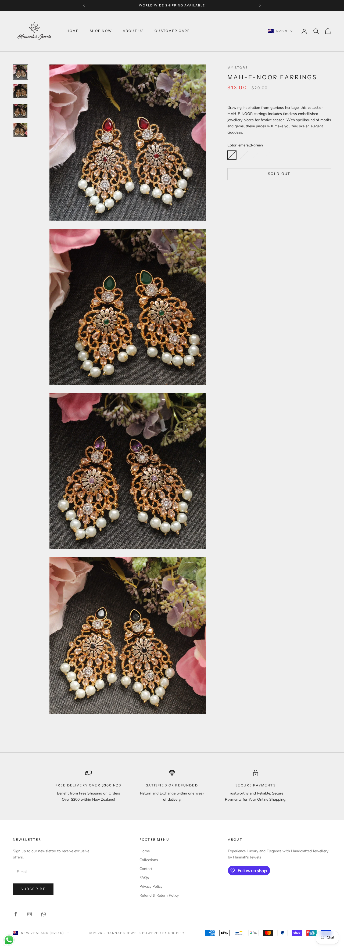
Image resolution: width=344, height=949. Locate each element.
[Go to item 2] (20, 91)
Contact (145, 868)
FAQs (144, 877)
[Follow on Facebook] (15, 914)
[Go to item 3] (20, 110)
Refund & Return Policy (159, 895)
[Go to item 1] (20, 72)
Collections (148, 859)
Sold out (279, 173)
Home (73, 31)
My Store (237, 68)
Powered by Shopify (163, 933)
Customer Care (172, 31)
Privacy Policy (150, 886)
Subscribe (33, 889)
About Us (133, 31)
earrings (260, 113)
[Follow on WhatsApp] (43, 914)
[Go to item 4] (20, 130)
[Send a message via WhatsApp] (9, 940)
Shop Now (101, 31)
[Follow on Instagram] (29, 914)
